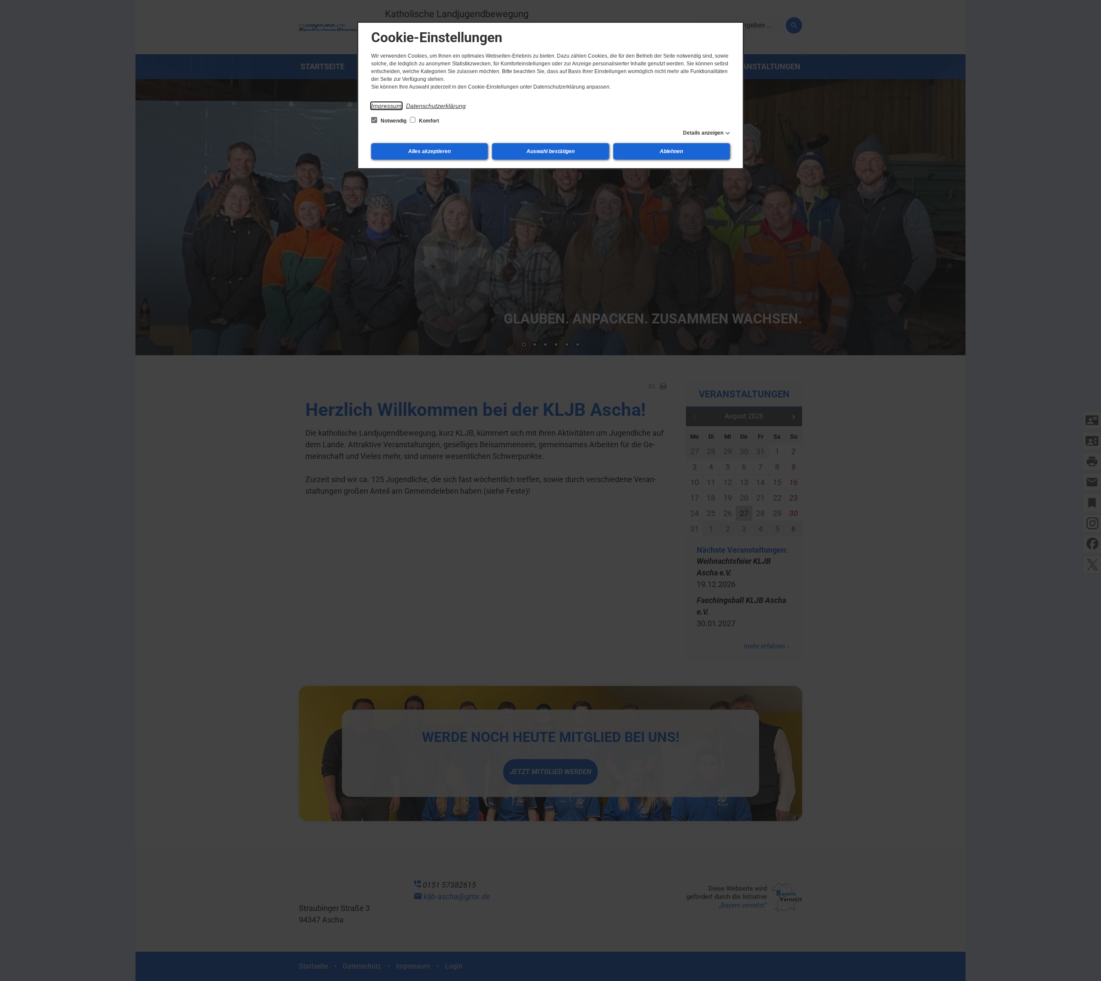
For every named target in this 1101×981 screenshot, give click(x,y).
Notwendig (393, 121)
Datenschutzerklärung (436, 105)
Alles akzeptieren (429, 151)
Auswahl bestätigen (550, 151)
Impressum (386, 105)
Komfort (428, 121)
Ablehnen (671, 151)
